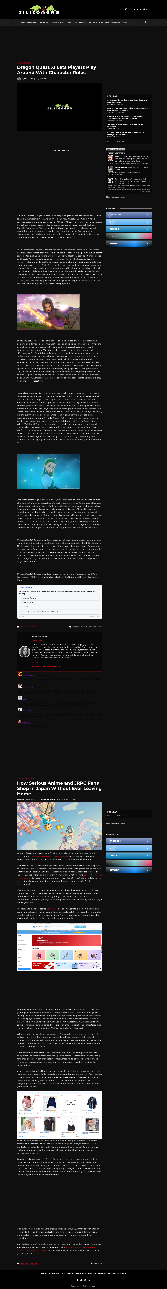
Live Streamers (28, 602)
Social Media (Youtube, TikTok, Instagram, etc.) (40, 611)
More (124, 22)
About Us (79, 1274)
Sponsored (29, 778)
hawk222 (118, 156)
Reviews (93, 22)
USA (100, 627)
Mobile (82, 22)
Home (22, 22)
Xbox (68, 22)
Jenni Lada (28, 79)
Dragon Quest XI (79, 627)
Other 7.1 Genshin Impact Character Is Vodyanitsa (123, 163)
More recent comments (115, 197)
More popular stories (115, 141)
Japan (95, 627)
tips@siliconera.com (88, 1286)
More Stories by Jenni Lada (46, 667)
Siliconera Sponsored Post (51, 799)
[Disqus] (59, 699)
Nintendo (44, 22)
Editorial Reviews (29, 598)
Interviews (104, 22)
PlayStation (57, 22)
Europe (89, 627)
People (109, 149)
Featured (20, 778)
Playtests (115, 22)
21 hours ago (120, 187)
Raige (117, 179)
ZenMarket (52, 909)
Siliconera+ (32, 22)
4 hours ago (144, 163)
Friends (25, 607)
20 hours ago (118, 174)
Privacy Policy (119, 1274)
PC (76, 22)
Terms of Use (104, 1274)
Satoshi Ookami (121, 167)
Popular (122, 149)
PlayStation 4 (25, 62)
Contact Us (90, 1274)
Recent (115, 149)
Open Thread (54, 1274)
